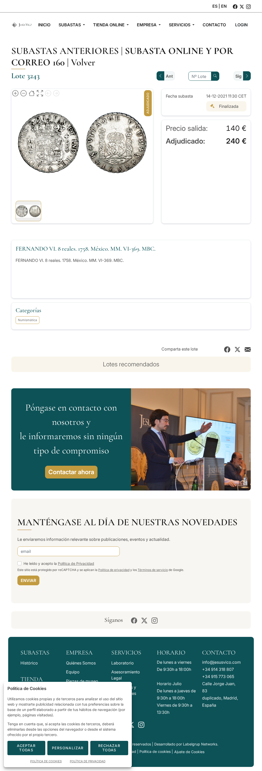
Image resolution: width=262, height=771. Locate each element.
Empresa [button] (147, 24)
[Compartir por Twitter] (237, 349)
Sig (238, 76)
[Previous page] (48, 93)
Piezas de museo (82, 681)
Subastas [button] (70, 24)
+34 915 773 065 (218, 676)
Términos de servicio (153, 570)
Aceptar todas (26, 747)
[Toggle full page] (40, 93)
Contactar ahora (71, 472)
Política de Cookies (46, 761)
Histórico (29, 662)
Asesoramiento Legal (125, 675)
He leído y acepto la (59, 563)
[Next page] (56, 93)
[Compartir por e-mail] (248, 349)
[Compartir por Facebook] (227, 349)
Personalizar (68, 748)
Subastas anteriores (65, 51)
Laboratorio (122, 662)
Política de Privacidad (76, 563)
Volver (83, 62)
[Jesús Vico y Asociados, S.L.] (21, 25)
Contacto (218, 652)
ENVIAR (28, 580)
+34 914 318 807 (218, 669)
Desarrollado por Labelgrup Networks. (186, 744)
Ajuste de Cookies (189, 752)
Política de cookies (155, 751)
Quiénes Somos (81, 662)
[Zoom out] (23, 93)
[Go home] (32, 93)
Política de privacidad (113, 570)
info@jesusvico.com (221, 662)
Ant (169, 76)
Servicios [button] (180, 24)
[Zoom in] (15, 93)
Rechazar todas (109, 747)
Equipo (73, 671)
